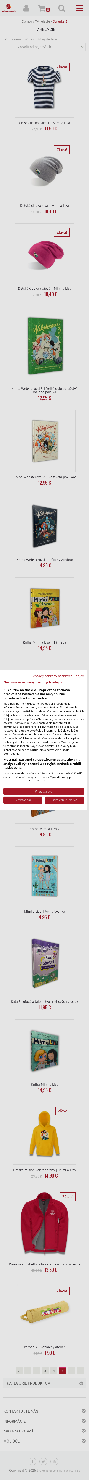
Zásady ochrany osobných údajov (58, 676)
